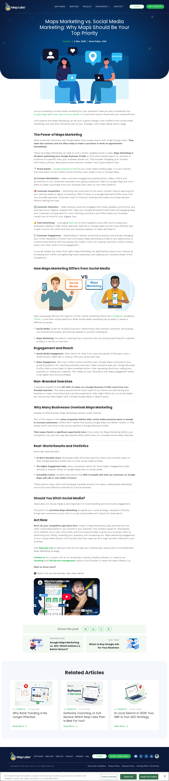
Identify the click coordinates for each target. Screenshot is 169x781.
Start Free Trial (119, 756)
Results (59, 756)
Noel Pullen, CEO (97, 41)
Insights (67, 41)
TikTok (37, 319)
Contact (69, 756)
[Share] (85, 629)
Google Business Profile (65, 169)
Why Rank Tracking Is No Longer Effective (30, 715)
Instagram (117, 316)
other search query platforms (67, 114)
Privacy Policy (113, 766)
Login (99, 756)
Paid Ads (73, 223)
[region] (84, 776)
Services (49, 756)
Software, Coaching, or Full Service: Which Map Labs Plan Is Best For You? (84, 717)
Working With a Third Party (148, 766)
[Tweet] (101, 629)
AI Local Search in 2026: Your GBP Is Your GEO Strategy (134, 715)
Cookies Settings (109, 777)
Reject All (128, 777)
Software (38, 756)
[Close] (165, 776)
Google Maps (40, 114)
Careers (79, 756)
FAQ (87, 756)
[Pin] (108, 629)
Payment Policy (128, 766)
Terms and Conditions (97, 766)
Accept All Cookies (148, 777)
